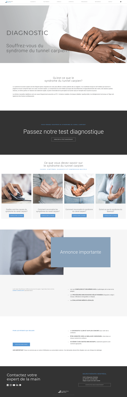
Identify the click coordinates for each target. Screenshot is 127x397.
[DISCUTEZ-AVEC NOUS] (21, 342)
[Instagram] (11, 385)
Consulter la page (16, 215)
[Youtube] (14, 385)
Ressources (98, 1)
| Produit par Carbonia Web (70, 394)
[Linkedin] (17, 385)
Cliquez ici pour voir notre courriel (91, 380)
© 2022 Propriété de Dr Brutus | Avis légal (59, 394)
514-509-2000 (93, 379)
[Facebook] (8, 385)
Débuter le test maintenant (63, 139)
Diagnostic (33, 1)
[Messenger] (20, 385)
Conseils (59, 1)
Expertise (71, 1)
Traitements (46, 1)
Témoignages (84, 1)
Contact (110, 1)
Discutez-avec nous (21, 344)
